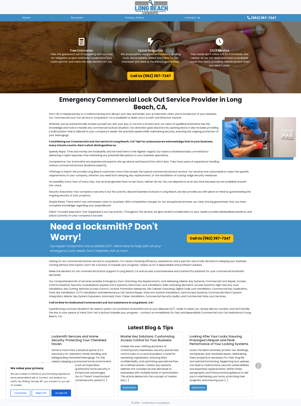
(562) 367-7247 (263, 18)
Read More (129, 380)
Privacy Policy (134, 17)
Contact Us (192, 17)
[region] (40, 381)
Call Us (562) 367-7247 (150, 76)
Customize (20, 393)
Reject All (41, 393)
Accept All (61, 393)
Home (26, 17)
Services (76, 17)
